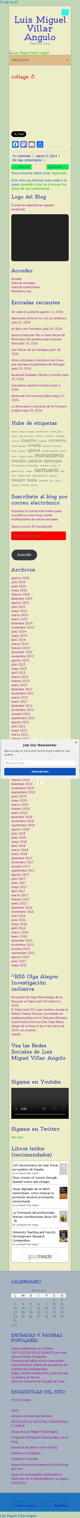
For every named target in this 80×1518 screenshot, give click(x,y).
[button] (40, 745)
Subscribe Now (40, 771)
